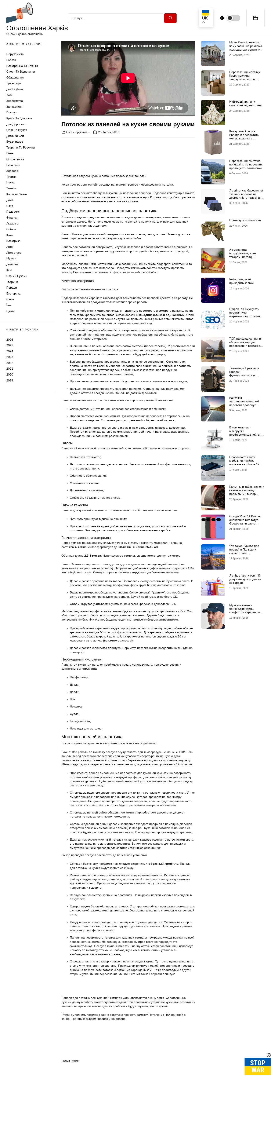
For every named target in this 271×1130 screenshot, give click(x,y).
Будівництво (14, 141)
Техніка (11, 188)
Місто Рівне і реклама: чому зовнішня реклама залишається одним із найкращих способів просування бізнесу (245, 49)
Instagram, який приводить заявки (241, 281)
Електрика (13, 240)
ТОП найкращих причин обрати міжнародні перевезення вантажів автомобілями (246, 344)
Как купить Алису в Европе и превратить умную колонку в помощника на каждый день (245, 138)
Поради (11, 287)
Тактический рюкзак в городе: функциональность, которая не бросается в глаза (245, 375)
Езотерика (13, 293)
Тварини (12, 282)
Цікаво (10, 311)
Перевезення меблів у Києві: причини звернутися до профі (244, 75)
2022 (9, 363)
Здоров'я (12, 170)
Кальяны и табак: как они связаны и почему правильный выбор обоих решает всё (246, 492)
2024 (9, 351)
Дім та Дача (14, 89)
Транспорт (13, 83)
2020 (9, 374)
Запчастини (14, 106)
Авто (9, 246)
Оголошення (15, 159)
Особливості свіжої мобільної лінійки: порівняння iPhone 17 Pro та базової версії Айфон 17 (244, 464)
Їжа (8, 305)
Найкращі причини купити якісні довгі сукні (245, 103)
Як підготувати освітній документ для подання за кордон (245, 579)
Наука (10, 182)
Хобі (9, 95)
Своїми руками (16, 276)
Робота (11, 60)
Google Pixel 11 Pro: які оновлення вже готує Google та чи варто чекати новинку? (245, 522)
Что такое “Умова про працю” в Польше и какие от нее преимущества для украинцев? (244, 553)
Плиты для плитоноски (245, 220)
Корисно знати (16, 194)
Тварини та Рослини (20, 147)
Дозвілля (12, 264)
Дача (9, 200)
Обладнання (15, 77)
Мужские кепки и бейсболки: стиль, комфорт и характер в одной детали (244, 610)
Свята (10, 299)
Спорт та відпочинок (20, 71)
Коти (9, 235)
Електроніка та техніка (22, 65)
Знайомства (14, 100)
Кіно (9, 270)
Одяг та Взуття (16, 130)
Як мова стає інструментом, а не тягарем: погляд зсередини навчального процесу (245, 257)
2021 (9, 368)
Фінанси (12, 217)
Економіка (13, 165)
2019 (9, 380)
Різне (10, 153)
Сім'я (10, 206)
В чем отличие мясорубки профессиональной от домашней (244, 433)
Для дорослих (16, 124)
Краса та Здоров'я (19, 118)
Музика (11, 258)
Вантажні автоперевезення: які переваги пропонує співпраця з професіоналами (244, 405)
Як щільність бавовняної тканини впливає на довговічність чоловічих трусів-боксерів (246, 196)
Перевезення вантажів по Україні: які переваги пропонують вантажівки (245, 164)
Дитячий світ (15, 136)
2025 (9, 345)
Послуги (12, 112)
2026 (9, 339)
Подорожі (12, 211)
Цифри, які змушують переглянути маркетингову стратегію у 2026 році (246, 314)
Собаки (11, 229)
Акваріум (12, 223)
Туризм (11, 176)
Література (13, 252)
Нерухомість (15, 54)
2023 (9, 357)
